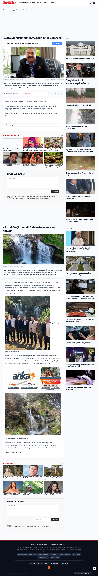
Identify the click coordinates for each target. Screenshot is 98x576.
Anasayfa (7, 10)
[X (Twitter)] (58, 94)
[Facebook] (61, 94)
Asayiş (13, 10)
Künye (40, 563)
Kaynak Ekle (58, 43)
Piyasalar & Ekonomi (65, 554)
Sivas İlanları (54, 554)
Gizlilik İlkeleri (55, 563)
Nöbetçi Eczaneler (55, 557)
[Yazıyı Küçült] (52, 94)
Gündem (32, 2)
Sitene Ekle (65, 563)
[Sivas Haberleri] (9, 2)
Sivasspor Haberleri (44, 554)
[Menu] (93, 3)
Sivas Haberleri (33, 554)
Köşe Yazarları (76, 554)
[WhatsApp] (55, 94)
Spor (52, 2)
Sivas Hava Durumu (43, 557)
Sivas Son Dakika (22, 554)
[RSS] (49, 567)
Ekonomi (39, 2)
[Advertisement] (49, 23)
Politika (46, 2)
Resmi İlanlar (23, 2)
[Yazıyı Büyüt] (49, 94)
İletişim (46, 563)
